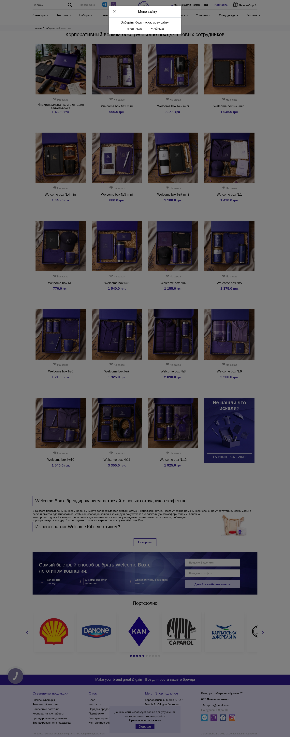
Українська (134, 29)
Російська (157, 29)
